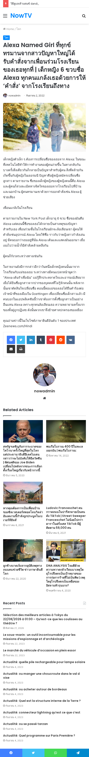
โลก (18, 29)
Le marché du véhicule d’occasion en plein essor (39, 650)
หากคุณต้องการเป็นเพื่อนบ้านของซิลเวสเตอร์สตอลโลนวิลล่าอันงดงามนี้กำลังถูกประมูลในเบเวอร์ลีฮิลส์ (23, 514)
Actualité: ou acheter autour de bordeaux (35, 689)
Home (10, 29)
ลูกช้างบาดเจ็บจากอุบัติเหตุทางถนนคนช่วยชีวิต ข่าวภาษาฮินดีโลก (23, 570)
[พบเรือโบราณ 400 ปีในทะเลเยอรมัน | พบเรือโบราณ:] (66, 431)
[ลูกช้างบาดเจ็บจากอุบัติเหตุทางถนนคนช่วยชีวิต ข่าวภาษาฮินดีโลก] (23, 550)
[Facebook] (11, 340)
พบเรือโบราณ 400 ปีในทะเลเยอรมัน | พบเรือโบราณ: (64, 448)
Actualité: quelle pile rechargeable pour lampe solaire (44, 662)
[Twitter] (21, 340)
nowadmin (14, 95)
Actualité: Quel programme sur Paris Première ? (39, 735)
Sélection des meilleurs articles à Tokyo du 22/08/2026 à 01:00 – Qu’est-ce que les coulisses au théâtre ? (42, 619)
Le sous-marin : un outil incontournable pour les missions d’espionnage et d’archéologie (39, 637)
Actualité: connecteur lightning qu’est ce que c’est (41, 712)
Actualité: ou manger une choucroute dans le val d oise (41, 676)
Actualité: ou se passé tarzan (25, 724)
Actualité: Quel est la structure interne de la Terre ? (42, 701)
